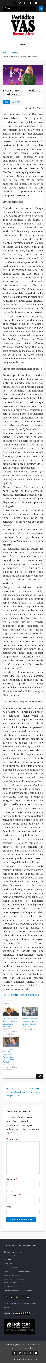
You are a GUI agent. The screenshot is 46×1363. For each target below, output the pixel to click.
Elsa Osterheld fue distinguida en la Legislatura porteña (11, 1023)
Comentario (12, 1139)
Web (8, 1206)
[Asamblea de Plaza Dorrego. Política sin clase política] (30, 1011)
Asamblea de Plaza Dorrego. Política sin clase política (30, 1021)
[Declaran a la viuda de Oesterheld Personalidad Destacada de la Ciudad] (11, 1042)
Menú (23, 44)
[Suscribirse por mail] (36, 3)
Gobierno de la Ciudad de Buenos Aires (21, 1306)
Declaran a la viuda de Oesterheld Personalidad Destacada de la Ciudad (9, 1055)
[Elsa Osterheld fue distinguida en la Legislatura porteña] (11, 1011)
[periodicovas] (25, 3)
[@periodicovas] (15, 3)
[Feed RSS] (30, 3)
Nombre (11, 1179)
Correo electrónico (12, 1193)
